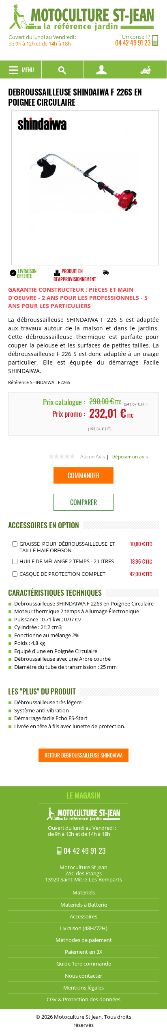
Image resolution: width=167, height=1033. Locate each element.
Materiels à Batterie (83, 904)
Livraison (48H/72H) (83, 928)
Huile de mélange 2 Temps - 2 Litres (66, 561)
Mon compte (104, 69)
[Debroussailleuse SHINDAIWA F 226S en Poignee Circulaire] (85, 187)
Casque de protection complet (62, 573)
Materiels (84, 892)
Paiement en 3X (84, 951)
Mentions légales (83, 987)
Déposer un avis (129, 456)
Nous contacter (83, 975)
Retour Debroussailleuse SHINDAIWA (83, 755)
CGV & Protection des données (83, 999)
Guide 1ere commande (83, 963)
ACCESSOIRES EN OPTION (43, 525)
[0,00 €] (146, 69)
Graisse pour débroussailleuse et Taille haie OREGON (67, 547)
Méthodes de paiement (84, 940)
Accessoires (83, 916)
